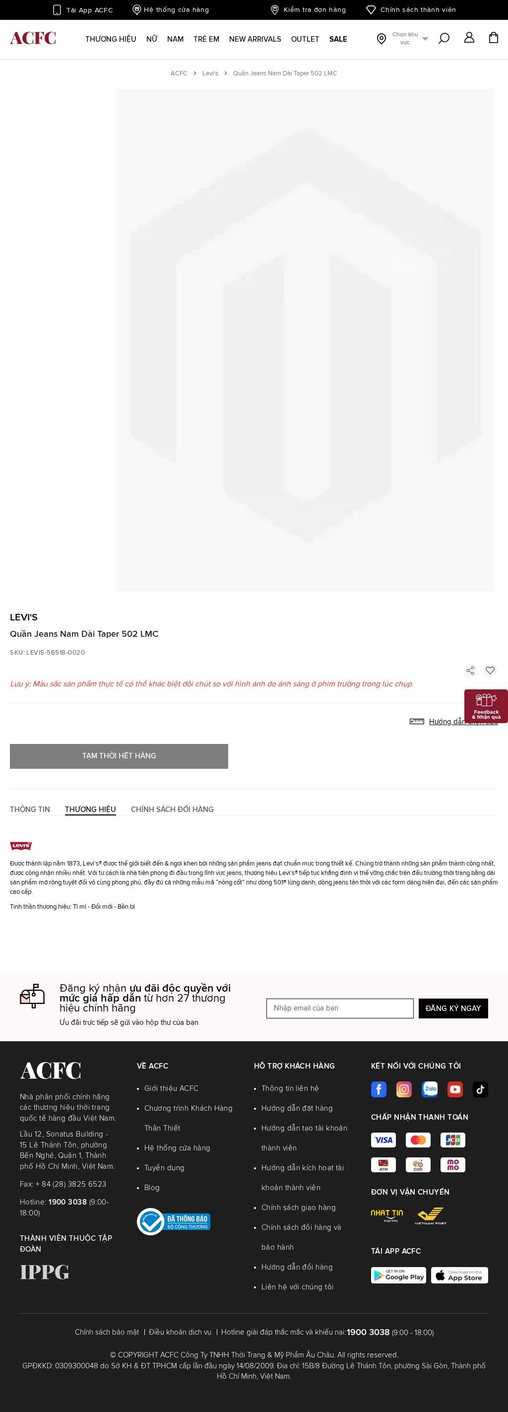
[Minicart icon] (493, 39)
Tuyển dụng (164, 1168)
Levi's (210, 73)
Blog (152, 1188)
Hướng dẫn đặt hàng (297, 1108)
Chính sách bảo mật (107, 1332)
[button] (469, 38)
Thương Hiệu (90, 809)
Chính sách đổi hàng (172, 809)
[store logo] (33, 38)
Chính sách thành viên (418, 9)
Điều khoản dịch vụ (180, 1332)
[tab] (30, 809)
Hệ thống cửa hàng (176, 9)
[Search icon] (444, 39)
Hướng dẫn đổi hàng (297, 1267)
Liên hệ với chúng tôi (297, 1287)
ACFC (179, 73)
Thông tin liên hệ (290, 1088)
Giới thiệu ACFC (171, 1088)
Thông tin (30, 809)
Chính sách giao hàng (298, 1207)
